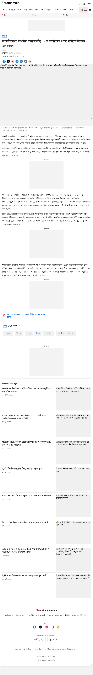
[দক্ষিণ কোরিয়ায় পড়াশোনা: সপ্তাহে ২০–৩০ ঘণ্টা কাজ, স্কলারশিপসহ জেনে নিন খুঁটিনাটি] (73, 425)
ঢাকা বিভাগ (49, 333)
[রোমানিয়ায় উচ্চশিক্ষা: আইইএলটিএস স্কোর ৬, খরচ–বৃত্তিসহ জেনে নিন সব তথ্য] (73, 398)
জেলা (4, 36)
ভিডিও (71, 10)
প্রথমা (74, 615)
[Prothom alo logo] (46, 610)
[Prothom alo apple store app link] (54, 640)
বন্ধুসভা (50, 615)
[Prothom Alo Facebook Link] (36, 627)
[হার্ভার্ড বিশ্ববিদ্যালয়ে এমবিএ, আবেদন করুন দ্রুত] (73, 479)
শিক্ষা (38, 333)
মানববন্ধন (8, 333)
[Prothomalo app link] (38, 640)
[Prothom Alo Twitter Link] (41, 627)
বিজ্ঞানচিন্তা (30, 615)
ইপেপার (67, 615)
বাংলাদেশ (11, 10)
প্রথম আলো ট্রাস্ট (41, 615)
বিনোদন (49, 10)
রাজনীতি (19, 10)
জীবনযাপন (63, 10)
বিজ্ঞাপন (30, 649)
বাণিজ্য (30, 10)
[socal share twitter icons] (9, 62)
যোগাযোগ (60, 649)
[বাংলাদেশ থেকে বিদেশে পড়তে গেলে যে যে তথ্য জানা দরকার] (73, 505)
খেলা (43, 10)
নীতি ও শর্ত (50, 649)
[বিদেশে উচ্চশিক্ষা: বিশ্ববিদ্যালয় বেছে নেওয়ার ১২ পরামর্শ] (73, 532)
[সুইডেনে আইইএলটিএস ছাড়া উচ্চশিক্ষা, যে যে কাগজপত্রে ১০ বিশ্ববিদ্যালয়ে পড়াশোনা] (73, 452)
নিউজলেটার (71, 649)
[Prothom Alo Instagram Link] (47, 627)
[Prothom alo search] (78, 3)
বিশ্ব (25, 10)
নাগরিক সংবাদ (9, 615)
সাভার (29, 333)
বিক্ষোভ (18, 333)
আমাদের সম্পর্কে (20, 649)
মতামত (37, 10)
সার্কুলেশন (40, 649)
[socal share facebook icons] (4, 62)
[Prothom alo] (11, 3)
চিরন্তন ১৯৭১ (59, 615)
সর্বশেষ (4, 10)
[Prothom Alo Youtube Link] (53, 627)
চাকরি (56, 10)
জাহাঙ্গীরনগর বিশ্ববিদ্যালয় (66, 333)
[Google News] (58, 627)
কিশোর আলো (20, 615)
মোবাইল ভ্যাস (82, 615)
